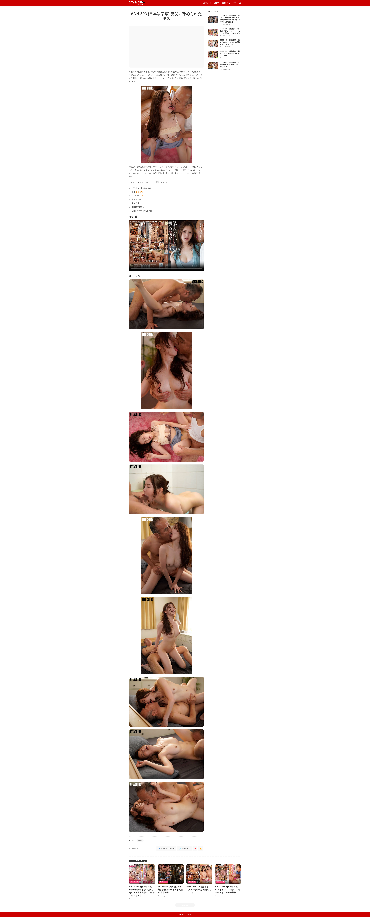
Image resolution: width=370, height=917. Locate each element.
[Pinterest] (195, 848)
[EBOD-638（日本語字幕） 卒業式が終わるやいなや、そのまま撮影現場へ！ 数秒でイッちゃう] (142, 874)
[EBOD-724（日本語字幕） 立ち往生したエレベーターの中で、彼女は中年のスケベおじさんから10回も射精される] (213, 19)
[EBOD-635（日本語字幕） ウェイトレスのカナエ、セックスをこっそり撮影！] (228, 874)
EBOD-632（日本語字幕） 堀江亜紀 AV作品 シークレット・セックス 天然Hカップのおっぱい (230, 31)
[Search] (240, 3)
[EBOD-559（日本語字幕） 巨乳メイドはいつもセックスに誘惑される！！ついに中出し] (213, 43)
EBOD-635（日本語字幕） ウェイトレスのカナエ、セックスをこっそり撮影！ (227, 889)
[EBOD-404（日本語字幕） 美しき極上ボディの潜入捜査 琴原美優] (171, 874)
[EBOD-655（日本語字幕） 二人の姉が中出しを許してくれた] (199, 874)
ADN (141, 196)
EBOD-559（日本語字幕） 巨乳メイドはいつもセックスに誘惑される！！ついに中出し (230, 42)
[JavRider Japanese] (137, 3)
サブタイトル (134, 881)
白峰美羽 (139, 192)
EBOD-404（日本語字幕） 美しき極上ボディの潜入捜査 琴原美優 (170, 889)
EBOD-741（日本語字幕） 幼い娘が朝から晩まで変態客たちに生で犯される (230, 65)
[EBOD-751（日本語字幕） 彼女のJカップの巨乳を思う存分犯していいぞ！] (213, 54)
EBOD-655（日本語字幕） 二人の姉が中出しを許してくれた (198, 889)
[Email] (200, 848)
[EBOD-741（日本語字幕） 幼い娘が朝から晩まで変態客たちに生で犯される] (213, 65)
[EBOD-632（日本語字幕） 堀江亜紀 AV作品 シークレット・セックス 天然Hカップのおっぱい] (213, 32)
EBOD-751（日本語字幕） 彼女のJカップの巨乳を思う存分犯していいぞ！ (230, 53)
